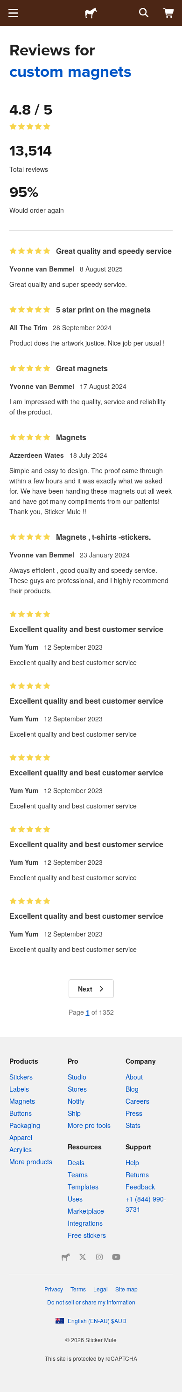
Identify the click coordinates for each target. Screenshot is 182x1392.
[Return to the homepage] (91, 13)
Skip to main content (7, 7)
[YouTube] (116, 1257)
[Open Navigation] (13, 13)
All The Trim (28, 327)
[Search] (143, 13)
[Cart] (169, 13)
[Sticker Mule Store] (66, 1257)
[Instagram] (99, 1257)
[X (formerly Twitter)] (82, 1257)
